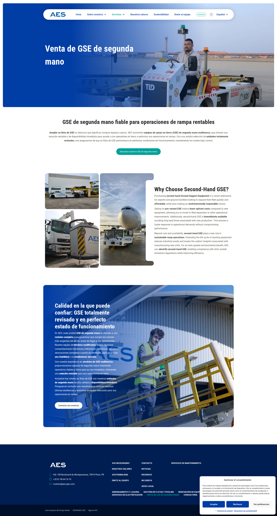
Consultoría (190, 495)
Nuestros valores (139, 14)
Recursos (147, 474)
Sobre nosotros (95, 14)
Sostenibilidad (161, 14)
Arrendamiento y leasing (125, 492)
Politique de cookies (225, 511)
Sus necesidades (121, 463)
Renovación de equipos (190, 492)
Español (221, 14)
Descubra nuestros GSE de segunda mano (138, 151)
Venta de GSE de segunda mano (163, 495)
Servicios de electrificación (127, 495)
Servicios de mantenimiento (186, 463)
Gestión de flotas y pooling (159, 492)
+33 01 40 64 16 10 (62, 479)
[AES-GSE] (58, 14)
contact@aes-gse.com (64, 484)
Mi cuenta (211, 18)
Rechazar (237, 504)
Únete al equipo (182, 14)
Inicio (78, 14)
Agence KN (92, 510)
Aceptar (214, 504)
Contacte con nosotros (68, 405)
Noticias (146, 469)
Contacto (201, 14)
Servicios (116, 14)
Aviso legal (148, 486)
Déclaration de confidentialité (245, 511)
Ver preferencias (261, 504)
